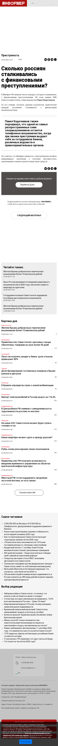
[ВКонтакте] (45, 59)
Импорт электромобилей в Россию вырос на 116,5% (28, 397)
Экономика (5, 340)
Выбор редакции (12, 586)
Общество (4, 421)
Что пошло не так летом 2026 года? (20, 641)
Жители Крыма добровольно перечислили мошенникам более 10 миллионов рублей (23, 329)
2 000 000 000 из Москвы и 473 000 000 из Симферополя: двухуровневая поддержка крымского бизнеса (28, 526)
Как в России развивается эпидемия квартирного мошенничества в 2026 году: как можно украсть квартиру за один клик (26, 284)
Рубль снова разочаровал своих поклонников (25, 449)
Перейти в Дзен (27, 185)
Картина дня (9, 321)
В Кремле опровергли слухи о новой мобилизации (27, 385)
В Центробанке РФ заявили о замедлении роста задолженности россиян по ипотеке (26, 410)
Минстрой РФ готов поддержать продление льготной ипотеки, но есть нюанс (24, 479)
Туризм (4, 368)
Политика (4, 383)
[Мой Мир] (55, 59)
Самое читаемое (11, 516)
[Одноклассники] (48, 59)
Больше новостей (27, 492)
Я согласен (25, 742)
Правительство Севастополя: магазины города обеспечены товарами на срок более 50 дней (26, 343)
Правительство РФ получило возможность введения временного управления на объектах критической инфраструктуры (25, 463)
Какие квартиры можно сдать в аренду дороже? (26, 437)
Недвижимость (6, 406)
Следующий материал (29, 215)
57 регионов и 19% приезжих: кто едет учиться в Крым (28, 639)
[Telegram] (52, 59)
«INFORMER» (46, 202)
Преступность (10, 55)
